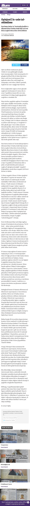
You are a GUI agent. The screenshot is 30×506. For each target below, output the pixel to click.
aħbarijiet (5, 8)
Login (25, 8)
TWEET (17, 65)
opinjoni (5, 12)
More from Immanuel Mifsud (10, 417)
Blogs (8, 14)
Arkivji (3, 14)
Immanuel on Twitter (10, 420)
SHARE (25, 65)
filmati (15, 12)
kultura (15, 8)
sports (25, 12)
